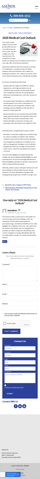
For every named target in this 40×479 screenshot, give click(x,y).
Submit (10, 394)
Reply (4, 241)
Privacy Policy (20, 469)
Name (4, 284)
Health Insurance (25, 33)
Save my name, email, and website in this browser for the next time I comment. (20, 315)
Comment (6, 264)
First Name (8, 345)
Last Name (7, 352)
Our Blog (9, 28)
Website (5, 304)
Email (4, 294)
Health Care (12, 33)
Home (4, 28)
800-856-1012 (21, 15)
